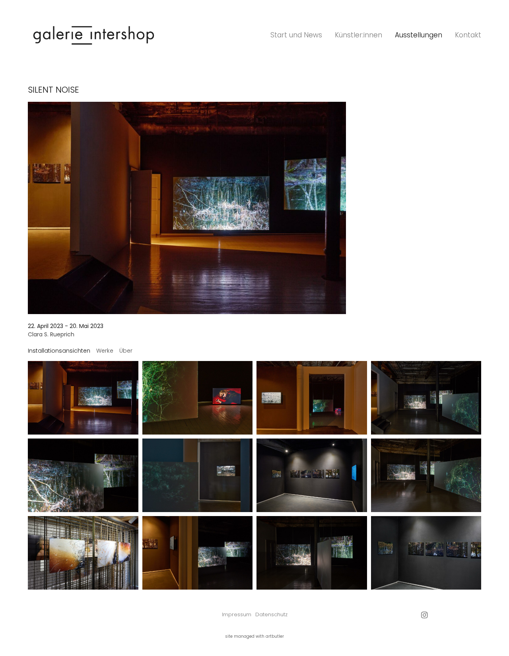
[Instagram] (424, 614)
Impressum (236, 614)
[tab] (59, 351)
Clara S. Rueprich (51, 334)
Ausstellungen (418, 35)
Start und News (296, 35)
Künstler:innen (358, 35)
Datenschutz (271, 614)
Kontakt (468, 35)
